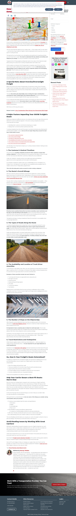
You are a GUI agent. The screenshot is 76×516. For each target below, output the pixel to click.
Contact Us (11, 509)
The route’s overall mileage (14, 136)
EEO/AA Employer (26, 501)
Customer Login (62, 501)
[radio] (59, 26)
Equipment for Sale (44, 507)
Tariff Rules (43, 504)
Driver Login (61, 502)
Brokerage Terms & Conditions (46, 503)
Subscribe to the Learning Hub (46, 509)
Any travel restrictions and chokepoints (17, 143)
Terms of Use (45, 514)
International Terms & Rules (46, 506)
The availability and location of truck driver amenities (20, 140)
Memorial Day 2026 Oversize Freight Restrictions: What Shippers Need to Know (60, 100)
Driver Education (26, 507)
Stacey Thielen (24, 450)
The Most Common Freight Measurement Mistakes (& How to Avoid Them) (60, 105)
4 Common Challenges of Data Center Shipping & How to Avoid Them (60, 86)
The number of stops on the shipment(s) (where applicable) (21, 141)
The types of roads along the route (16, 138)
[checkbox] (59, 29)
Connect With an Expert (59, 484)
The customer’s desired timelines (15, 135)
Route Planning (12, 447)
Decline (58, 9)
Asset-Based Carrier (21, 447)
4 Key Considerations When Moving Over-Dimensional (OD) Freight (31, 110)
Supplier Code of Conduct (28, 506)
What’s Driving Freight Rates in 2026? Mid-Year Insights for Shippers (59, 95)
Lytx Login (61, 504)
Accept (49, 9)
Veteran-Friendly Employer (28, 503)
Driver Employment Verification (47, 501)
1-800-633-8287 (10, 505)
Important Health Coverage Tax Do (30, 509)
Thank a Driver (26, 504)
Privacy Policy (53, 6)
